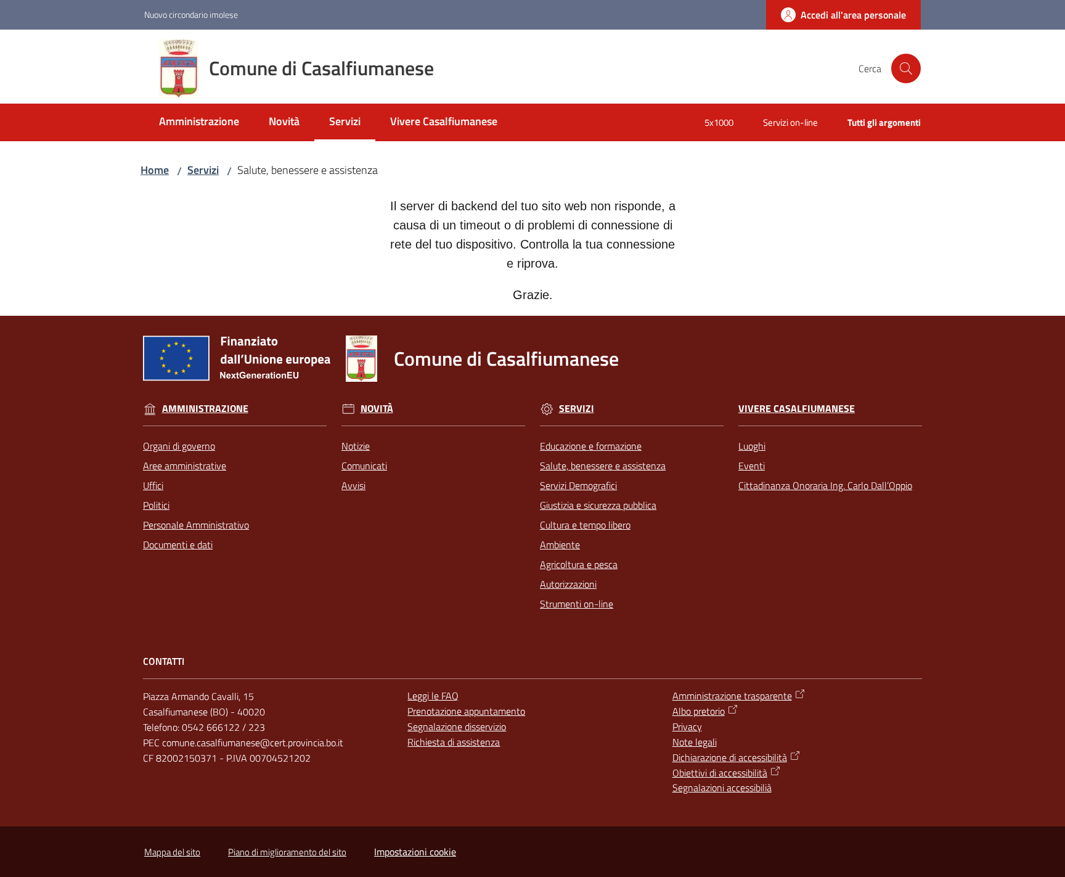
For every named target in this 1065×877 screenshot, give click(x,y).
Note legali (694, 742)
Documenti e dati (178, 544)
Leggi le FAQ (433, 695)
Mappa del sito (172, 852)
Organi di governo (179, 446)
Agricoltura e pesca (579, 564)
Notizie (355, 446)
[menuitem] (199, 122)
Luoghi (751, 446)
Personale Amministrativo (196, 524)
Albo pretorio (698, 711)
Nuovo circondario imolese (191, 14)
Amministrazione (205, 408)
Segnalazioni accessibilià (722, 787)
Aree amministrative (184, 465)
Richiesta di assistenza (453, 742)
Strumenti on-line (576, 603)
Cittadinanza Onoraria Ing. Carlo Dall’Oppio (825, 485)
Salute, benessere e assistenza (603, 465)
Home (155, 170)
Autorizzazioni (568, 584)
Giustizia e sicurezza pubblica (598, 505)
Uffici (153, 485)
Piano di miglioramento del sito (287, 852)
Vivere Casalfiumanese (796, 408)
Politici (156, 505)
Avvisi (353, 485)
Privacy (687, 726)
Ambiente (560, 544)
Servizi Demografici (578, 485)
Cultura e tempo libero (585, 524)
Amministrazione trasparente (732, 695)
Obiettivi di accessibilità (719, 772)
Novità (377, 408)
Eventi (751, 465)
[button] (906, 68)
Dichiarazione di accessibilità (729, 757)
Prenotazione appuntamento (466, 711)
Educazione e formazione (591, 446)
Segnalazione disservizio (456, 726)
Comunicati (364, 465)
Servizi (203, 170)
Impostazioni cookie (415, 851)
